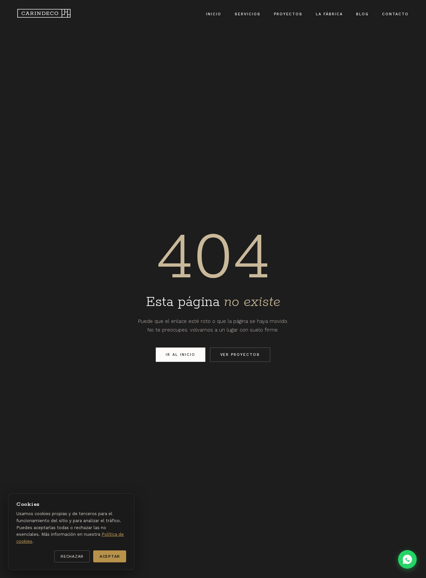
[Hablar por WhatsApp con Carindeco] (407, 559)
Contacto (395, 14)
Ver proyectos (240, 355)
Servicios (248, 14)
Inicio (213, 14)
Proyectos (288, 14)
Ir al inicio (180, 355)
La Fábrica (329, 14)
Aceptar (110, 556)
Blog (362, 14)
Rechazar (72, 556)
